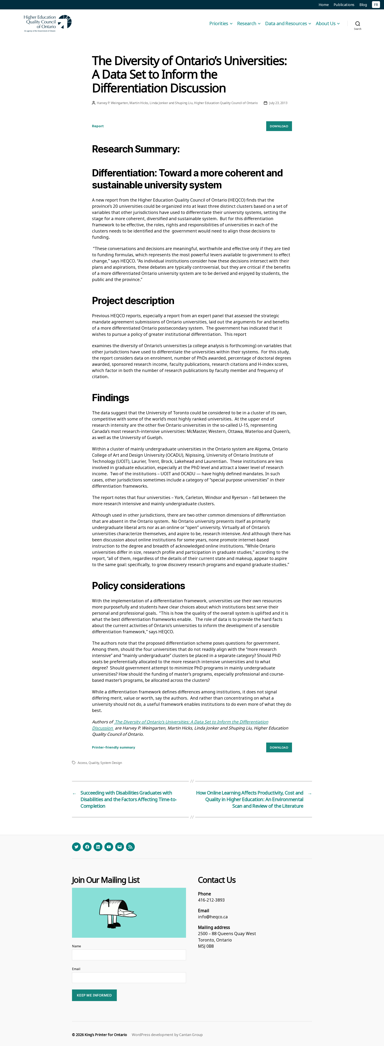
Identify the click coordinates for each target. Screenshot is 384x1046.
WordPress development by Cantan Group (167, 1034)
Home (324, 4)
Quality (94, 763)
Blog (363, 4)
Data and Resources (286, 23)
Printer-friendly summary (113, 747)
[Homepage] (48, 23)
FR (376, 4)
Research (246, 23)
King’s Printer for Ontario (106, 1034)
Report (98, 126)
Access (82, 763)
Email (76, 969)
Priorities (218, 23)
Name (76, 946)
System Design (111, 763)
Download (279, 126)
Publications (344, 4)
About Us (325, 23)
